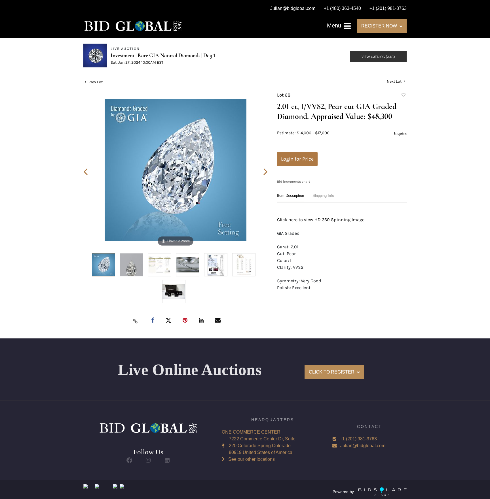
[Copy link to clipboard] (135, 320)
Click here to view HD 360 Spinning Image (320, 219)
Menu (335, 25)
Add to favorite (403, 96)
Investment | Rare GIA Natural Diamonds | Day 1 (163, 55)
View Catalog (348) (378, 57)
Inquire (400, 133)
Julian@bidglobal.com (362, 445)
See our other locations (251, 459)
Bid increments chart (293, 182)
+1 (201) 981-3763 (358, 438)
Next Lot (394, 81)
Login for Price (297, 159)
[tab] (290, 197)
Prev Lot (95, 82)
